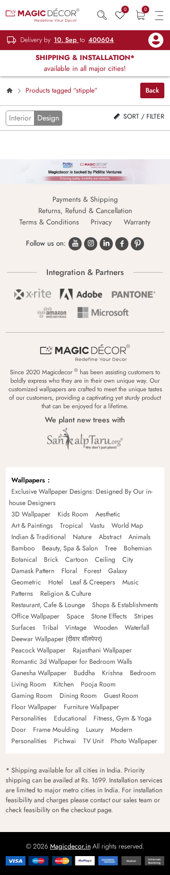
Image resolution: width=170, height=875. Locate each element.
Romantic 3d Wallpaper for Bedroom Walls (71, 661)
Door (18, 729)
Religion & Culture (65, 593)
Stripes (143, 616)
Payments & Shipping (85, 199)
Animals (139, 536)
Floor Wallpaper (34, 707)
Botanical (24, 559)
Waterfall (137, 627)
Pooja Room (98, 684)
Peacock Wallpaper (38, 650)
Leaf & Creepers (92, 582)
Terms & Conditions (49, 222)
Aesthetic (107, 514)
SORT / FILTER (142, 116)
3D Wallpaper (31, 514)
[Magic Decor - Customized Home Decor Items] (42, 14)
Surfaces (23, 627)
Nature (82, 536)
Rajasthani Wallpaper (102, 650)
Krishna (112, 673)
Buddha (84, 673)
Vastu (97, 525)
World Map (127, 525)
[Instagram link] (90, 243)
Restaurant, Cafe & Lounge (48, 604)
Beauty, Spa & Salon (70, 548)
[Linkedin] (106, 243)
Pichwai (65, 741)
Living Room (28, 684)
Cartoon (76, 559)
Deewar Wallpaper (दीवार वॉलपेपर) (56, 638)
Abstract (110, 536)
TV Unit (93, 741)
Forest (92, 570)
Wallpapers (28, 480)
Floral (69, 570)
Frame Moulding (56, 729)
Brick (51, 559)
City (127, 559)
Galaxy (117, 570)
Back (152, 90)
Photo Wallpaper (133, 741)
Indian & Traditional (38, 536)
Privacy (101, 222)
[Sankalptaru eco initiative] (85, 438)
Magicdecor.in (70, 846)
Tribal (50, 627)
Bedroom (143, 673)
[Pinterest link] (137, 243)
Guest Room (121, 695)
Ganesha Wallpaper (39, 673)
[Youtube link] (75, 243)
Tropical (71, 525)
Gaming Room (31, 695)
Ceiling (105, 559)
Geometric (26, 582)
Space (75, 616)
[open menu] (159, 14)
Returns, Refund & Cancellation (85, 211)
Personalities (29, 718)
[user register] (155, 40)
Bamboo (23, 548)
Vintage (75, 627)
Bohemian (138, 548)
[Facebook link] (121, 243)
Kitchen (63, 684)
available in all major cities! (85, 63)
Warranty (137, 222)
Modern (121, 729)
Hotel (55, 582)
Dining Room (78, 695)
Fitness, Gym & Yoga (123, 718)
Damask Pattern (32, 570)
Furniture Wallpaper (91, 707)
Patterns (22, 593)
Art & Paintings (32, 525)
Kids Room (73, 514)
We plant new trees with (85, 419)
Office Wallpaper (35, 616)
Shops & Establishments (125, 604)
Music (130, 582)
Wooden (106, 627)
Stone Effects (109, 616)
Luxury (94, 729)
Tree (111, 548)
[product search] (103, 14)
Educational (70, 718)
